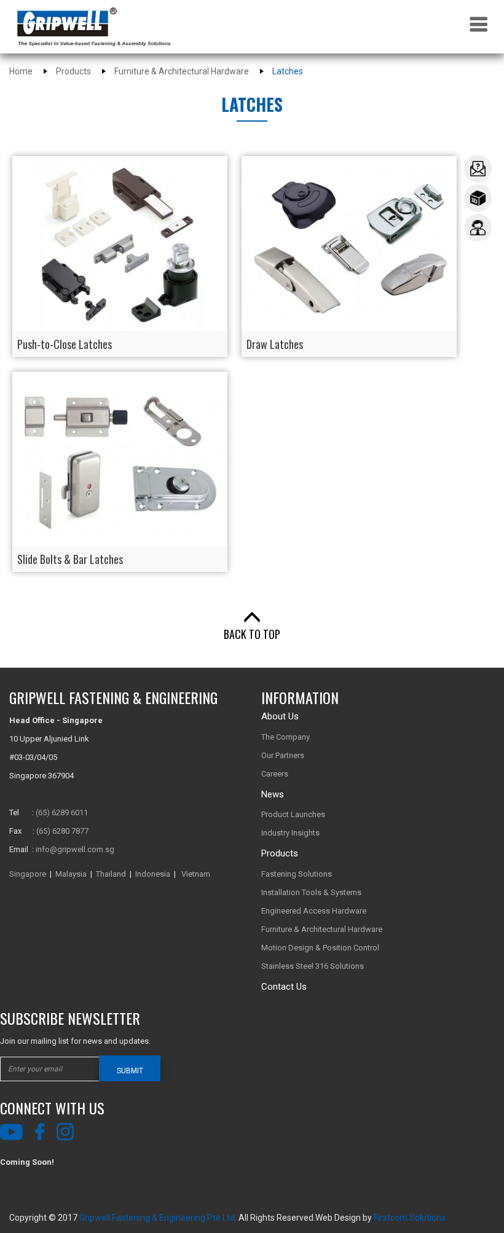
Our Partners (282, 755)
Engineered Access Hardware (313, 910)
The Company (285, 737)
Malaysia (71, 874)
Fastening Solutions (296, 874)
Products (73, 71)
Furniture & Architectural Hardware (181, 71)
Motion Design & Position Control (320, 947)
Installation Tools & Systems (311, 892)
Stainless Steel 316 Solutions (312, 966)
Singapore (27, 874)
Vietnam (195, 874)
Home (21, 71)
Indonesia (152, 874)
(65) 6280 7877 (62, 831)
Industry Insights (290, 832)
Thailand (111, 874)
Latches (287, 71)
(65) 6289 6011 (62, 812)
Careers (274, 773)
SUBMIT (130, 1071)
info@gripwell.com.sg (75, 849)
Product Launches (293, 814)
